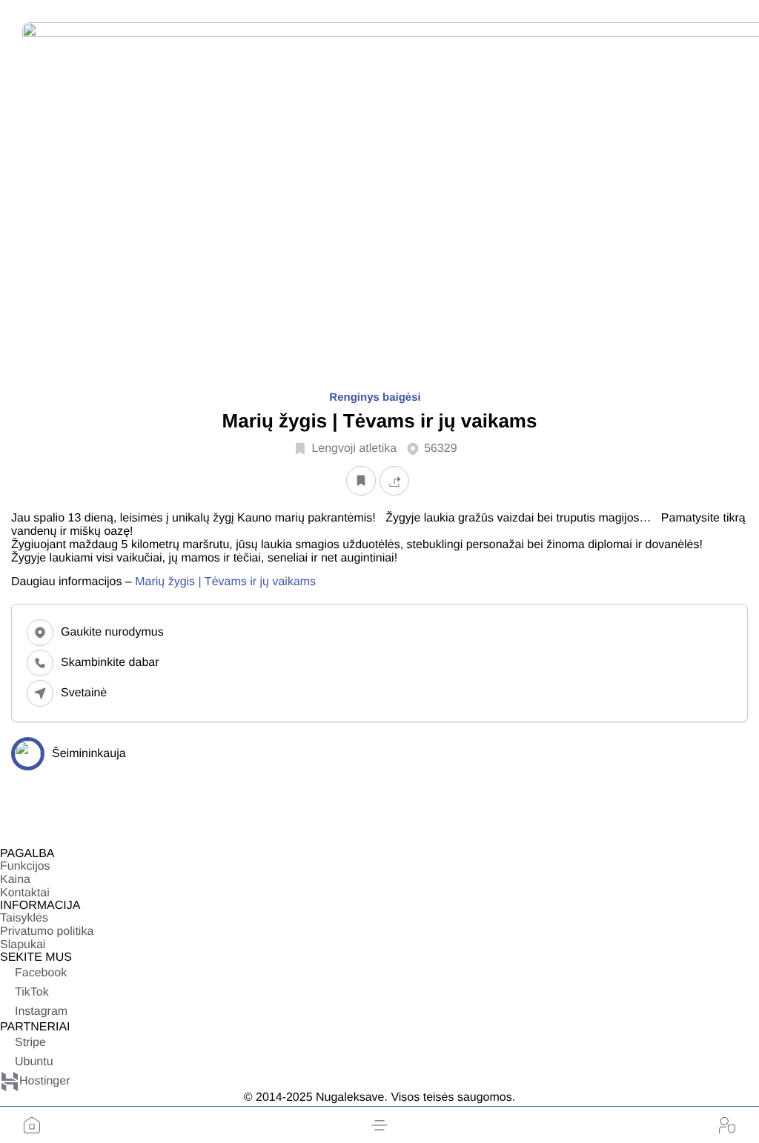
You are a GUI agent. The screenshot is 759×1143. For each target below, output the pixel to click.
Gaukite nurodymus (112, 632)
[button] (379, 1125)
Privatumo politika (46, 931)
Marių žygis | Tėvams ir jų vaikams (225, 582)
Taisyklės (24, 918)
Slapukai (22, 945)
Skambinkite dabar (110, 662)
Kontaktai (25, 893)
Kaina (15, 879)
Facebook (41, 973)
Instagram (41, 1011)
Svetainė (84, 693)
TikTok (32, 992)
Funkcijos (25, 866)
